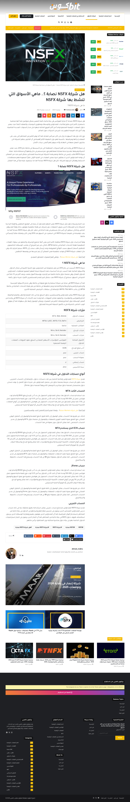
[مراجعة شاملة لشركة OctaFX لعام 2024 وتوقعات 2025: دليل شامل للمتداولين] (19, 650)
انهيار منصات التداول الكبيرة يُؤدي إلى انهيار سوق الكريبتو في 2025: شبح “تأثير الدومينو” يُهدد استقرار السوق (107, 95)
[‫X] (20, 555)
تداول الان (13, 16)
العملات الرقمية (40, 16)
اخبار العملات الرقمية (105, 16)
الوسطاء (60, 749)
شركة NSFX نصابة (41, 527)
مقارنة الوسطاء (26, 16)
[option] (45, 584)
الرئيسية (117, 16)
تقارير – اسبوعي (94, 326)
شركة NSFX (76, 379)
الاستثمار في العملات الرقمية (75, 16)
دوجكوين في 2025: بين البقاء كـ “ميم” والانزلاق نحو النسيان (82, 28)
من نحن (24, 28)
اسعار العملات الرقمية (96, 309)
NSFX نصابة (70, 527)
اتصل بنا (17, 28)
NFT (91, 316)
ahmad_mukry (71, 110)
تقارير (91, 336)
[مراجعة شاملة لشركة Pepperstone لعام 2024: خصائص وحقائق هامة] (80, 650)
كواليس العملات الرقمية (97, 329)
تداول (93, 41)
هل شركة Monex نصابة (69, 257)
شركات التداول (91, 16)
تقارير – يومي (93, 299)
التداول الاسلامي (94, 319)
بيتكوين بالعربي (14, 798)
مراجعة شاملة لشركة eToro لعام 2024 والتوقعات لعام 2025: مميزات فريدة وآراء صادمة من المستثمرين (112, 662)
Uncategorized (94, 322)
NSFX (80, 527)
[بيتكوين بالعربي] (65, 6)
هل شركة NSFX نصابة (23, 527)
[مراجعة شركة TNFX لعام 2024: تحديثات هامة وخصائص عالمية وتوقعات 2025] (49, 650)
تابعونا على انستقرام (64, 692)
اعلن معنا (10, 28)
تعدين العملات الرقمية (96, 333)
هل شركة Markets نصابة (69, 411)
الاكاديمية (61, 16)
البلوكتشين (51, 16)
